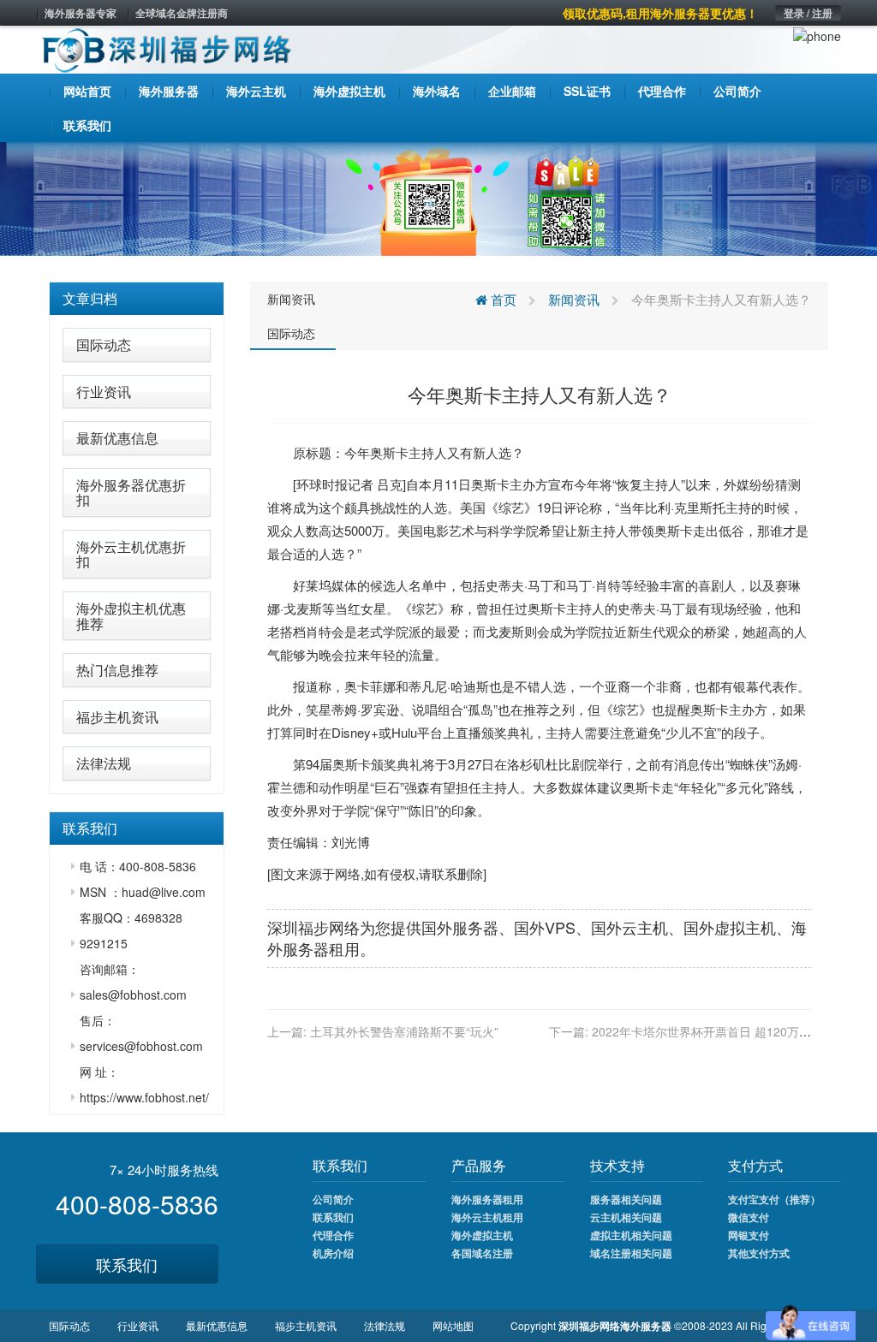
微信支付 (748, 1217)
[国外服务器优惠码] (438, 196)
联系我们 (127, 1264)
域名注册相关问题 (631, 1253)
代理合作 (333, 1235)
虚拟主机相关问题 (631, 1235)
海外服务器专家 (80, 13)
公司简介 (333, 1199)
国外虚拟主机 (729, 927)
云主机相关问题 (626, 1217)
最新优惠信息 (117, 438)
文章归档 (90, 298)
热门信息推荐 (117, 670)
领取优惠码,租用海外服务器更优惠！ (660, 12)
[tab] (137, 298)
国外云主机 (629, 927)
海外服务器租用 (487, 1199)
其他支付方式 (759, 1253)
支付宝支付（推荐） (774, 1199)
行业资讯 (103, 391)
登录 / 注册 (808, 13)
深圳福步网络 (313, 927)
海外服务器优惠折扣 (131, 492)
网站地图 (453, 1325)
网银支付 (748, 1235)
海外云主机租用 (487, 1217)
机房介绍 (333, 1253)
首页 (501, 299)
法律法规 (103, 763)
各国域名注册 (482, 1253)
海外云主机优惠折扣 (131, 554)
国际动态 (103, 344)
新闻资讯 (291, 298)
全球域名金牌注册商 (181, 13)
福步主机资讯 (117, 717)
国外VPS (545, 927)
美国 (473, 507)
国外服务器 (459, 927)
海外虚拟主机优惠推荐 (131, 615)
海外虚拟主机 (482, 1235)
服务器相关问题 (626, 1199)
